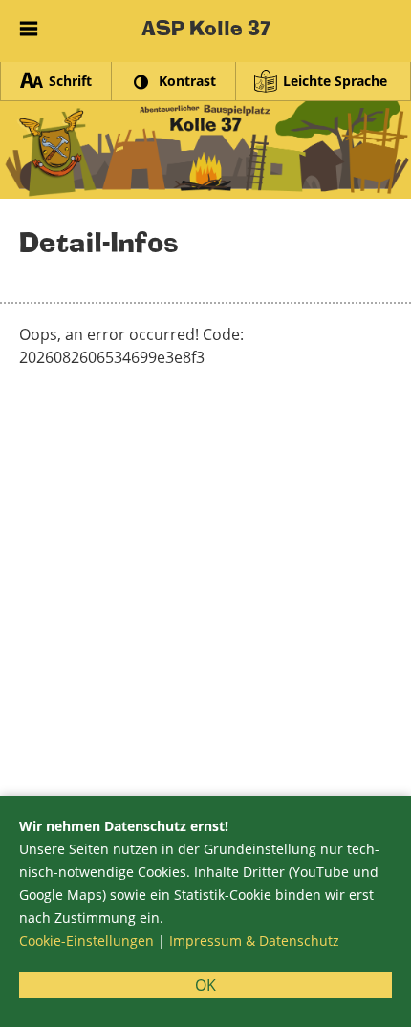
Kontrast (187, 81)
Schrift (70, 81)
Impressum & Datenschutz (254, 940)
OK (205, 984)
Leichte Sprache (335, 81)
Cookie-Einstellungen (86, 940)
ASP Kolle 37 (205, 28)
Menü (29, 24)
